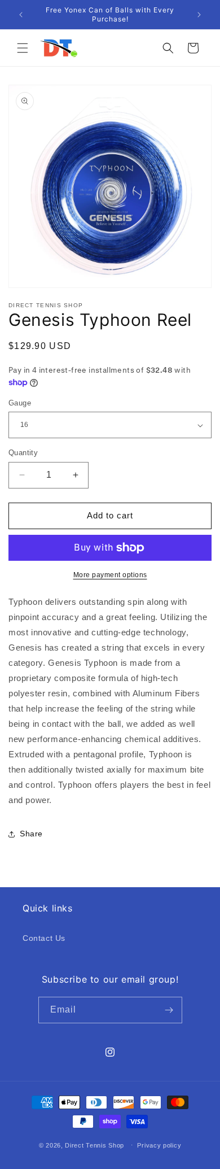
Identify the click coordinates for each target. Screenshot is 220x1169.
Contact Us (44, 938)
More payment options (110, 575)
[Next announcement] (199, 14)
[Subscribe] (169, 1010)
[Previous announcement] (20, 14)
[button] (22, 48)
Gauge (19, 403)
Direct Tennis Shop (95, 1144)
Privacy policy (159, 1145)
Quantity (23, 452)
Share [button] (31, 833)
